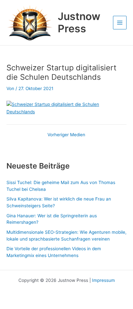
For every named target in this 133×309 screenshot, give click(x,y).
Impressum (103, 280)
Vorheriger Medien (66, 135)
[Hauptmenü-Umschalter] (120, 23)
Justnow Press (79, 22)
